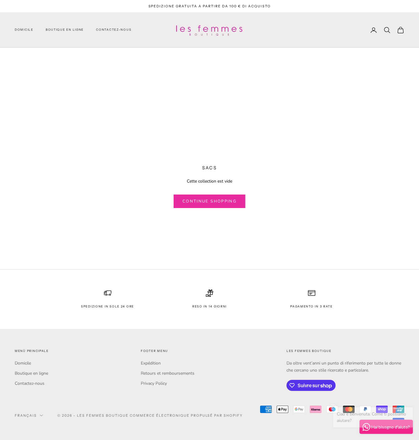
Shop (43, 56)
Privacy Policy (154, 383)
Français (26, 415)
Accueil (23, 56)
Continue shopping (209, 201)
